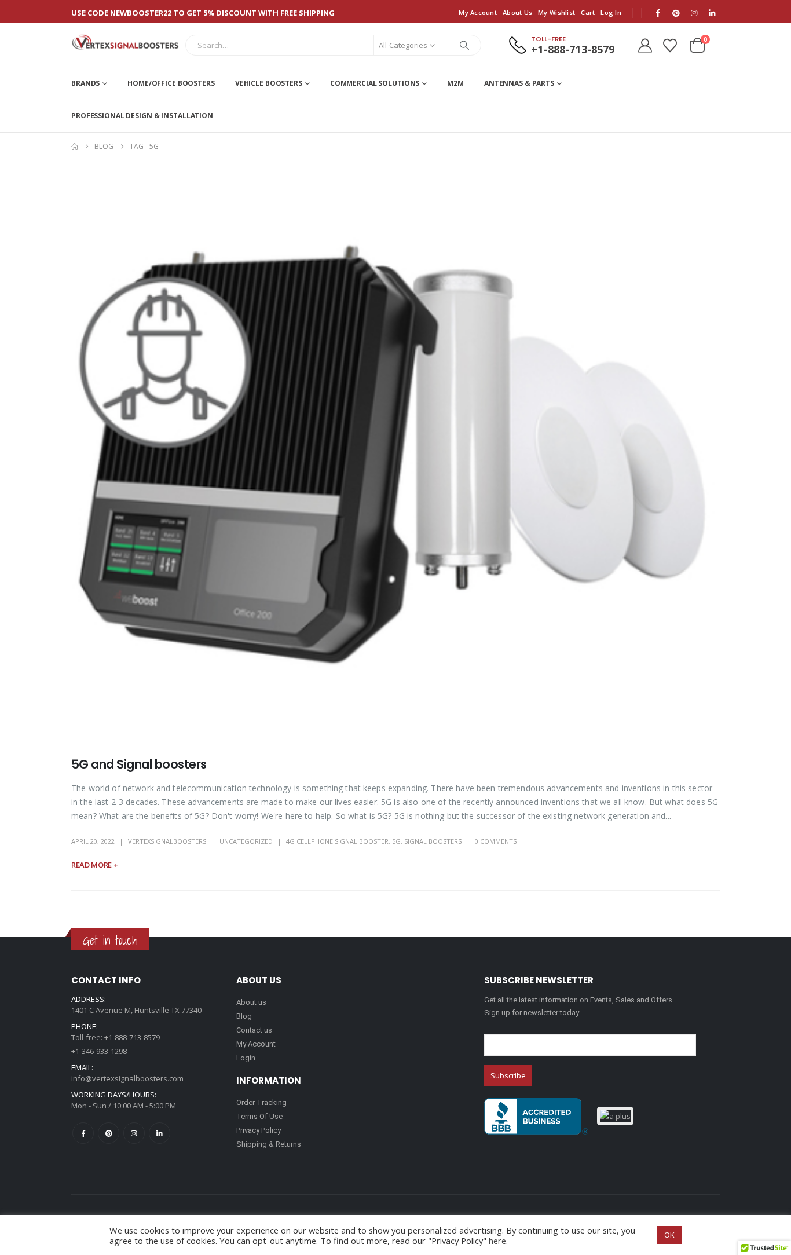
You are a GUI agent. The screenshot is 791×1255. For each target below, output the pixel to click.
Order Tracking (261, 1102)
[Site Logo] (125, 42)
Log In (610, 12)
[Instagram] (693, 12)
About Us (517, 12)
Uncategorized (246, 841)
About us (251, 1002)
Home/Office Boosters (171, 83)
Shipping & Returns (268, 1144)
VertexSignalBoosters (167, 841)
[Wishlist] (669, 45)
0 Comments (496, 841)
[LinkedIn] (711, 12)
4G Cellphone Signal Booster (337, 841)
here (497, 1240)
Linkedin (159, 1133)
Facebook (83, 1133)
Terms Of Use (259, 1116)
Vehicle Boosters (268, 83)
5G (396, 841)
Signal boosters (433, 841)
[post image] (395, 449)
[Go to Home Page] (74, 146)
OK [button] (669, 1235)
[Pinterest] (675, 12)
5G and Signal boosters (138, 764)
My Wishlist (556, 12)
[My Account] (644, 45)
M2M (455, 83)
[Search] (464, 45)
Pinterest (108, 1133)
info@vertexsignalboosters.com (127, 1078)
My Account (478, 12)
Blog (244, 1016)
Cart (588, 12)
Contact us (254, 1030)
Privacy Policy (258, 1130)
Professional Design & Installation (142, 115)
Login (245, 1057)
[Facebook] (657, 12)
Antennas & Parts (519, 83)
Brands (85, 83)
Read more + (94, 864)
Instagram (134, 1133)
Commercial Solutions (375, 83)
